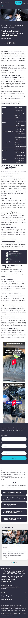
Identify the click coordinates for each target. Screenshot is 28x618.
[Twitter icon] (8, 572)
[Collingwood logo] (7, 3)
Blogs (7, 25)
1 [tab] (11, 562)
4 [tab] (16, 562)
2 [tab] (13, 562)
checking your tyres (6, 476)
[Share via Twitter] (10, 43)
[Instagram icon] (12, 572)
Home (3, 25)
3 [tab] (14, 562)
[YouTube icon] (20, 572)
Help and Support (6, 596)
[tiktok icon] (16, 572)
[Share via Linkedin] (13, 43)
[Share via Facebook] (7, 43)
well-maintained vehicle (8, 241)
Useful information (6, 599)
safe (15, 51)
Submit (14, 458)
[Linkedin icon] (24, 572)
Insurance (4, 592)
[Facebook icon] (4, 572)
